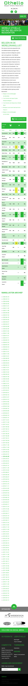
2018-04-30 (6, 410)
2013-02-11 (6, 520)
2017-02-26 (6, 442)
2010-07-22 (6, 591)
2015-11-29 (6, 468)
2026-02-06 (6, 303)
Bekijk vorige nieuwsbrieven (8, 666)
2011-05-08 (6, 570)
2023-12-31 (6, 351)
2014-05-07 (6, 502)
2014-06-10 (6, 497)
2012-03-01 (6, 547)
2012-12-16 (6, 522)
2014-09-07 (6, 490)
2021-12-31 (6, 381)
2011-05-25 (6, 568)
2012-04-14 (6, 545)
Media (15, 656)
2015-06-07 (6, 477)
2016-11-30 (6, 445)
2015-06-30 (6, 474)
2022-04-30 (6, 379)
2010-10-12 (6, 586)
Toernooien (19, 645)
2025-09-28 (6, 312)
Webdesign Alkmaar (12, 683)
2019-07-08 (6, 388)
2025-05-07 (6, 322)
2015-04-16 (6, 479)
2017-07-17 (6, 431)
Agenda (3, 648)
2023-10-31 (6, 356)
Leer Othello (19, 637)
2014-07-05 (6, 495)
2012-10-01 (6, 534)
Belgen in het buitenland (19, 654)
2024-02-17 (6, 349)
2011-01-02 (6, 579)
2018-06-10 (6, 408)
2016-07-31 (6, 454)
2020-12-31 (6, 383)
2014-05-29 (6, 499)
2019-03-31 (6, 392)
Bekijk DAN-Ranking (19, 38)
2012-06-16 (6, 543)
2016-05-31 (6, 458)
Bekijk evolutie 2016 (19, 119)
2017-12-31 (6, 420)
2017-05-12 (6, 438)
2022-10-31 (6, 370)
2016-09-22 (6, 452)
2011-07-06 (6, 566)
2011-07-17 (6, 563)
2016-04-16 (6, 461)
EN (14, 8)
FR (16, 8)
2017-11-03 (6, 422)
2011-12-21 (6, 552)
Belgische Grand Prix (6, 652)
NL (12, 8)
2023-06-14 (6, 360)
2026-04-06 (6, 301)
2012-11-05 (6, 529)
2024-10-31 (6, 335)
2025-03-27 (6, 324)
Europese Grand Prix (6, 656)
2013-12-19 (6, 506)
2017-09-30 (6, 427)
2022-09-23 (6, 374)
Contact (4, 676)
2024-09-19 (6, 340)
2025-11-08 (6, 310)
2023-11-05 (6, 354)
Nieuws (17, 651)
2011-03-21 (6, 575)
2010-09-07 (6, 588)
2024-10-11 (6, 338)
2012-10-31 (6, 531)
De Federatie (7, 637)
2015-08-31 (6, 472)
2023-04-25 (6, 363)
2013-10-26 (6, 509)
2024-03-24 (6, 347)
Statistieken (16, 648)
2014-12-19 (6, 483)
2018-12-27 (6, 397)
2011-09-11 (6, 561)
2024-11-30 (6, 333)
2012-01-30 (6, 550)
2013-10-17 (6, 511)
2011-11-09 (6, 556)
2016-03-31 (6, 463)
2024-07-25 (6, 342)
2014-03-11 (6, 504)
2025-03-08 (6, 326)
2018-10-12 (6, 399)
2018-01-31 (6, 417)
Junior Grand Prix (5, 658)
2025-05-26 (6, 319)
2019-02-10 (6, 395)
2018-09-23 (6, 404)
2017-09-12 (6, 429)
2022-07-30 (6, 376)
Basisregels (16, 639)
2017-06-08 (6, 436)
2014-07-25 (6, 493)
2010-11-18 (6, 582)
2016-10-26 (6, 449)
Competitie (6, 645)
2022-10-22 (6, 372)
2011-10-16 (6, 559)
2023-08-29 (6, 358)
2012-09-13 (6, 536)
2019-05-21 (6, 390)
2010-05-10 (6, 595)
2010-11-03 (6, 584)
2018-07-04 (6, 406)
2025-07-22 (6, 315)
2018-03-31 (6, 413)
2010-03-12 (6, 597)
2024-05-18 (6, 344)
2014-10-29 (6, 488)
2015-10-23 (6, 470)
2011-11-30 (6, 554)
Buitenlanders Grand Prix (7, 654)
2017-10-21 (6, 424)
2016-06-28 (6, 456)
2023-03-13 (6, 365)
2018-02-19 (6, 415)
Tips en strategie (18, 641)
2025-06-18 (6, 317)
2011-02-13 (6, 577)
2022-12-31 (6, 367)
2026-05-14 (6, 299)
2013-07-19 (6, 515)
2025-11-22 (6, 308)
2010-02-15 (6, 600)
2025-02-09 (6, 328)
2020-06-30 (6, 385)
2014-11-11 (6, 486)
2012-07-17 (6, 540)
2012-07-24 (6, 538)
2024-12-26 (6, 331)
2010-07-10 (6, 593)
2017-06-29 (6, 433)
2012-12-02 (6, 525)
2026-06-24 (6, 297)
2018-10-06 (6, 401)
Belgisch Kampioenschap (7, 650)
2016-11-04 (6, 447)
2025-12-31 (6, 306)
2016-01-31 (6, 465)
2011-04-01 (6, 572)
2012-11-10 (6, 527)
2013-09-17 (6, 513)
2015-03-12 (6, 481)
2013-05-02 (6, 518)
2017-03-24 (6, 440)
